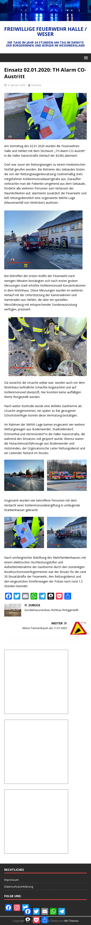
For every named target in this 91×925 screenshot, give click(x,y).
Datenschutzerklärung (18, 886)
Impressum (11, 880)
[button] (85, 57)
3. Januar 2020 (16, 85)
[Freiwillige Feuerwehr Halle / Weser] (45, 19)
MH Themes (71, 921)
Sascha (36, 85)
